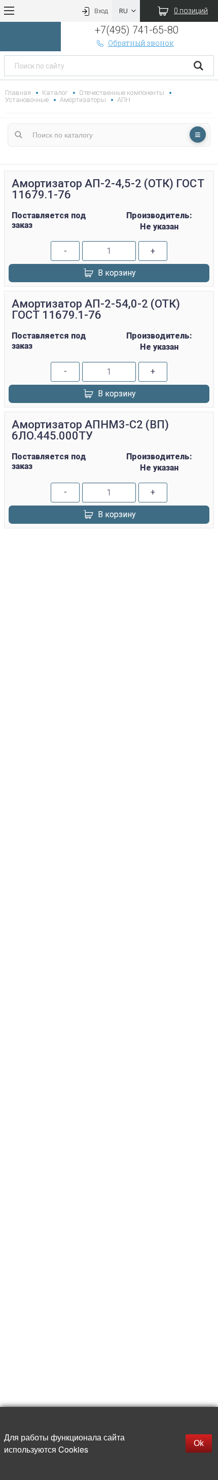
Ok (199, 1443)
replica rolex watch (109, 546)
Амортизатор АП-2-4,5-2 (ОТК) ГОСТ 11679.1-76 (108, 189)
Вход (101, 11)
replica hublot (109, 571)
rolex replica (109, 583)
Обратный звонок (141, 43)
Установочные (27, 100)
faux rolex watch (109, 595)
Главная (18, 92)
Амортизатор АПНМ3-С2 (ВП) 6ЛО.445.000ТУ (90, 430)
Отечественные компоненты (121, 92)
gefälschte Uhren (109, 558)
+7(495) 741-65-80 (136, 30)
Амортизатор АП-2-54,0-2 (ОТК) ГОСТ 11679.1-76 (96, 309)
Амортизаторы (83, 100)
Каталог (55, 92)
